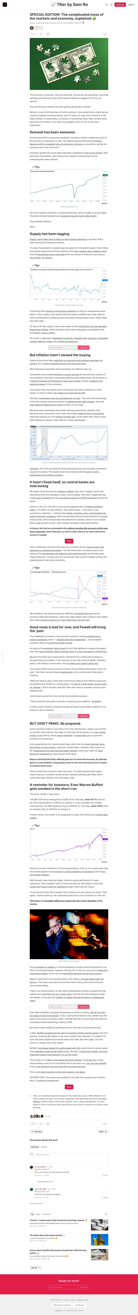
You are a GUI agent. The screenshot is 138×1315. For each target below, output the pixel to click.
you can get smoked (96, 1063)
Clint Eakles (38, 1167)
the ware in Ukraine (41, 498)
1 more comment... (36, 1203)
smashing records (69, 216)
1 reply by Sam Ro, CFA (44, 1182)
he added (96, 701)
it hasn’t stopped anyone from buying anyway (64, 363)
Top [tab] (32, 1214)
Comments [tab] (35, 1147)
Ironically (34, 468)
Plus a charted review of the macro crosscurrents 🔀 (49, 1256)
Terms (73, 1300)
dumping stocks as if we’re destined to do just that (64, 620)
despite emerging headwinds (71, 639)
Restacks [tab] (44, 1147)
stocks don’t (36, 887)
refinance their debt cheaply (81, 401)
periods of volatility (46, 967)
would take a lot (83, 735)
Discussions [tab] (46, 1214)
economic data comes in (56, 648)
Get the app (79, 1305)
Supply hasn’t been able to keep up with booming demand (58, 239)
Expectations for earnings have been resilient (55, 751)
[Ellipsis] (107, 1166)
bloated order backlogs (85, 338)
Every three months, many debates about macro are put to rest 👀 (54, 1223)
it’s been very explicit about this (82, 663)
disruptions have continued (51, 254)
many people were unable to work (90, 251)
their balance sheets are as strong (46, 405)
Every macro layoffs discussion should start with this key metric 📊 (58, 1251)
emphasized (66, 672)
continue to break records (59, 643)
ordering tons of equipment (91, 413)
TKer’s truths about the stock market (63, 1060)
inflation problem (65, 491)
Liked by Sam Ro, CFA (43, 1169)
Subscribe (120, 5)
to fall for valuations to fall (60, 887)
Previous (38, 1131)
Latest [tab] (38, 1214)
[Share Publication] (111, 4)
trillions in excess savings (67, 374)
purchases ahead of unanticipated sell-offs (59, 1048)
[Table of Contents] (2, 657)
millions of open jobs (65, 417)
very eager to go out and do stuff (69, 393)
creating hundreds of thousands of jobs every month (55, 381)
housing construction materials (61, 311)
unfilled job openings (67, 341)
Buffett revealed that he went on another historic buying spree (67, 1033)
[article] (69, 1224)
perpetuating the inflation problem (46, 475)
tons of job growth (93, 153)
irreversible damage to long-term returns (82, 973)
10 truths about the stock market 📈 (47, 1235)
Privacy (66, 1300)
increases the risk (83, 613)
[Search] (107, 4)
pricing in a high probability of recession (74, 871)
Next (102, 1131)
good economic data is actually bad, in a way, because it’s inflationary (73, 651)
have (44, 887)
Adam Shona (39, 1189)
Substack (58, 1310)
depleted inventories (63, 338)
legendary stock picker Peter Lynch (52, 1051)
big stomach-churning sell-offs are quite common (61, 1066)
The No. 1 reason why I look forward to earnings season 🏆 (59, 1220)
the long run (90, 1060)
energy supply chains (44, 333)
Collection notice (82, 1300)
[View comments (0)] (50, 1229)
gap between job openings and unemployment (64, 553)
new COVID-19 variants (41, 258)
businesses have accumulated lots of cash (59, 398)
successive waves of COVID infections (77, 498)
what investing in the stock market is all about (63, 1072)
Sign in (131, 5)
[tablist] (39, 1147)
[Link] (26, 132)
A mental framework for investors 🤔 (43, 1238)
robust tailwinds (64, 735)
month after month (87, 216)
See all (34, 1268)
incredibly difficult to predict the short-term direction (70, 901)
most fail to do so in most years (56, 994)
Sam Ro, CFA (39, 27)
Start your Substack (63, 1305)
